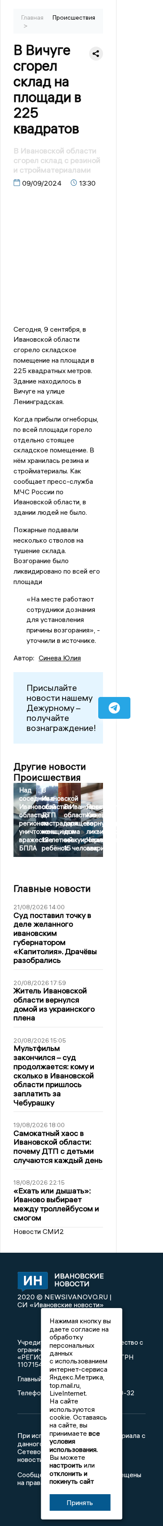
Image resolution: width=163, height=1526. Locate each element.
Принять (80, 1502)
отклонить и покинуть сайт (72, 1477)
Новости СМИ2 (38, 1231)
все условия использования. (75, 1441)
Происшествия (74, 17)
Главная (32, 17)
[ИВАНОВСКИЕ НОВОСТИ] (28, 1282)
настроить (66, 1465)
